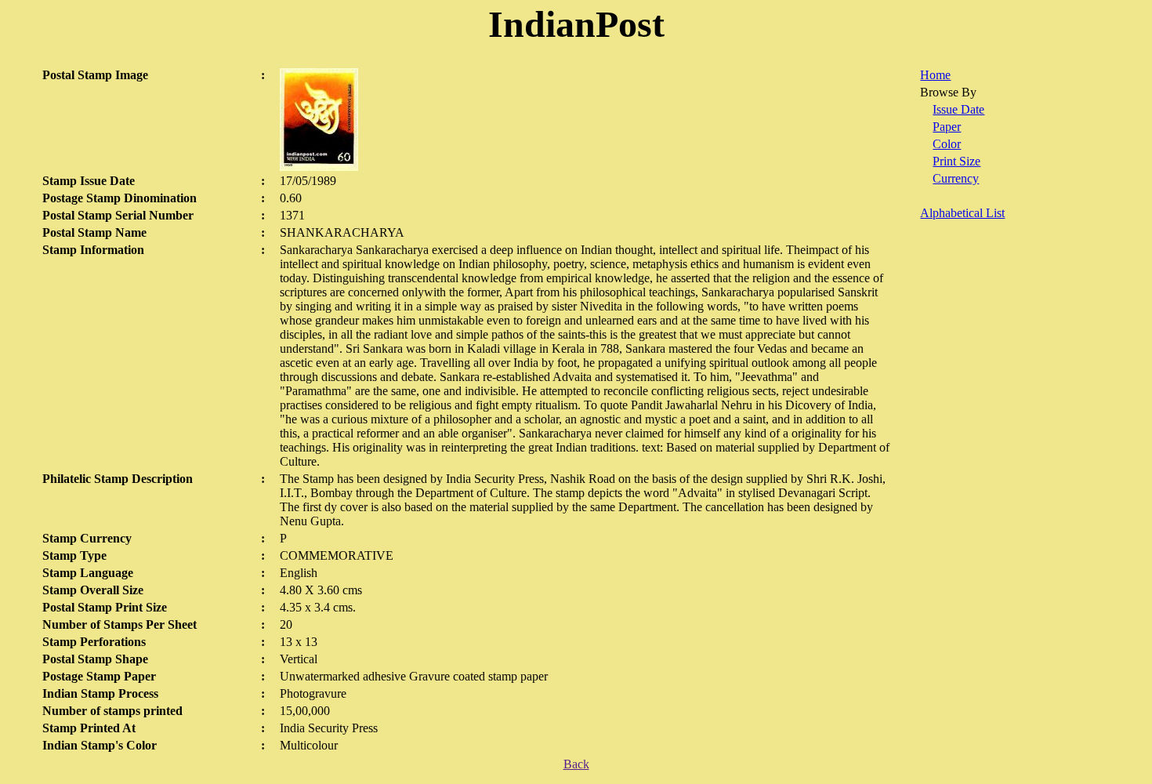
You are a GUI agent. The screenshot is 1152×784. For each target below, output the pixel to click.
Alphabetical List (962, 213)
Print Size (956, 161)
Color (947, 144)
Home (935, 75)
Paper (947, 126)
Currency (956, 178)
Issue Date (958, 109)
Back (576, 764)
